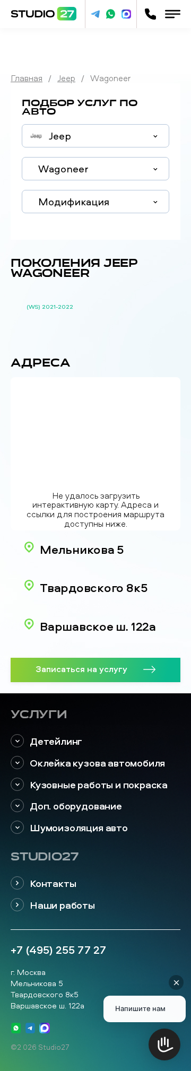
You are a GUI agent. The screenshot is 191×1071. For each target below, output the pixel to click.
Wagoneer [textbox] (63, 168)
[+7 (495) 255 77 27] (150, 14)
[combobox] (95, 135)
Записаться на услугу (81, 668)
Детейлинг (56, 741)
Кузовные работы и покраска (99, 784)
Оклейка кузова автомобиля (97, 763)
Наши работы (62, 905)
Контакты (53, 883)
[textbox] (95, 136)
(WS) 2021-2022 (50, 306)
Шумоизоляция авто (79, 827)
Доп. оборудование (76, 806)
